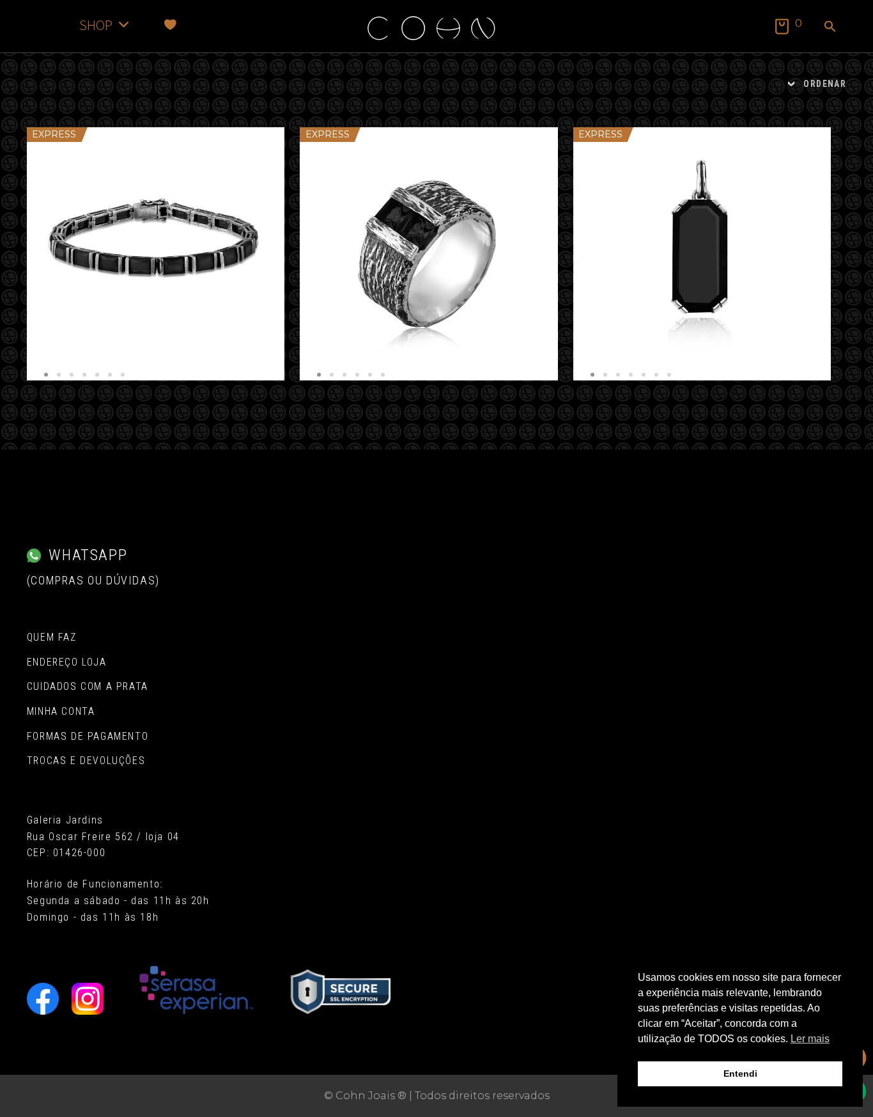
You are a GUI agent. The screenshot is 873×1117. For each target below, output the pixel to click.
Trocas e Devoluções (86, 760)
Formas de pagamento (87, 736)
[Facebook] (43, 999)
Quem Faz (52, 637)
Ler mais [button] (810, 1038)
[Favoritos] (170, 24)
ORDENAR (824, 84)
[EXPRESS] (156, 254)
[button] (830, 27)
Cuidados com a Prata (87, 686)
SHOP (95, 24)
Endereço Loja (67, 662)
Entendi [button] (740, 1073)
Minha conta (61, 711)
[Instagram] (88, 999)
